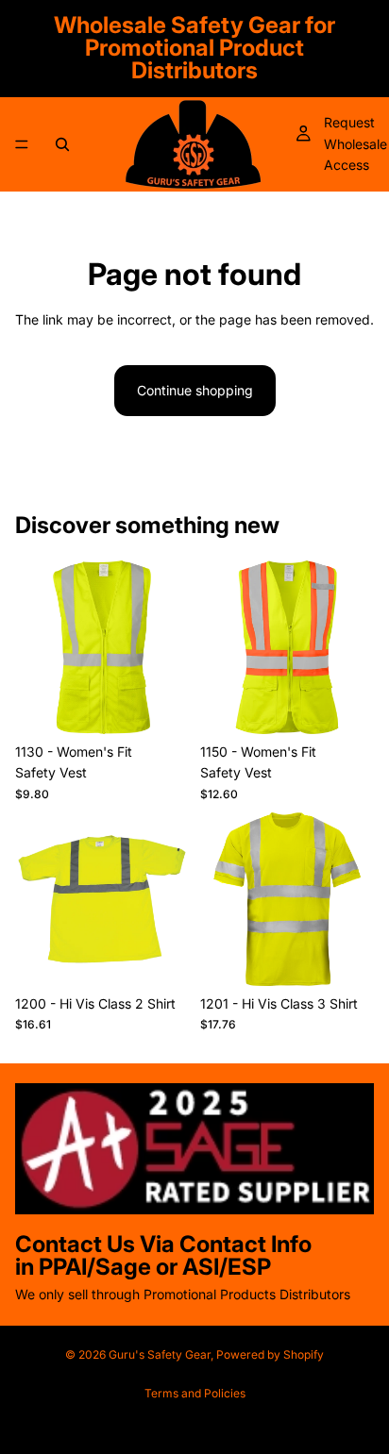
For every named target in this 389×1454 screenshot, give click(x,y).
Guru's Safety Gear (160, 1354)
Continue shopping (195, 390)
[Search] (62, 144)
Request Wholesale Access (355, 143)
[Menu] (21, 144)
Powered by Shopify (270, 1354)
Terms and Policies (194, 1393)
